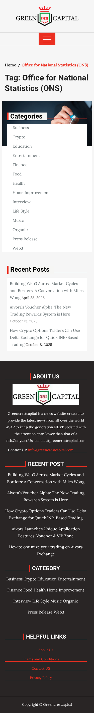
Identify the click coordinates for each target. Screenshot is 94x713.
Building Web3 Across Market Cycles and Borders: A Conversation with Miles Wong (46, 290)
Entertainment (26, 155)
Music (18, 220)
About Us (45, 650)
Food (17, 173)
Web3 (18, 248)
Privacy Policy (41, 677)
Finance (20, 164)
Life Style (21, 211)
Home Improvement (31, 192)
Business (21, 127)
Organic (20, 229)
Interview (22, 201)
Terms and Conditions (41, 659)
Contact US (41, 668)
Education (22, 146)
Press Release (25, 238)
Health (19, 183)
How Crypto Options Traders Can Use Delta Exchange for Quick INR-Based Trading (45, 337)
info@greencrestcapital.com (50, 450)
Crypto (19, 136)
